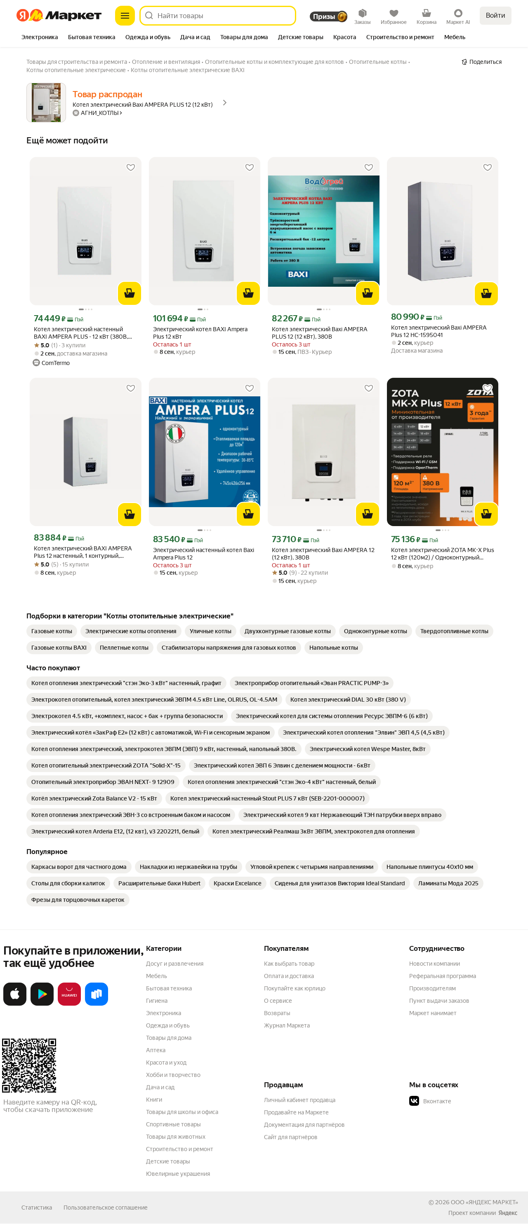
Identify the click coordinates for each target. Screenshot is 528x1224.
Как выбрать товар (289, 963)
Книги (154, 1099)
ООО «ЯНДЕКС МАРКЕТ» (484, 1202)
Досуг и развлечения (174, 963)
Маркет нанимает (433, 1013)
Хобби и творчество (173, 1075)
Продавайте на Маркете (296, 1112)
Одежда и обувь (168, 1025)
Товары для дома (168, 1037)
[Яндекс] (507, 1213)
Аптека (155, 1050)
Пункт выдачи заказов (439, 1000)
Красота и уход (166, 1062)
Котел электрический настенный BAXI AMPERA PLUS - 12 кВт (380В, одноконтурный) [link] (81, 333)
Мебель (156, 976)
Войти (495, 15)
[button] (467, 1101)
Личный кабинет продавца (299, 1100)
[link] (51, 631)
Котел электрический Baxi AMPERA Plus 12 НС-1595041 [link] (439, 331)
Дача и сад (160, 1087)
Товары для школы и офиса (182, 1112)
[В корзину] (129, 293)
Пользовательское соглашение (106, 1207)
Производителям (432, 988)
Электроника (163, 1013)
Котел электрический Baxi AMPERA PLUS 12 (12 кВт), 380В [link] (320, 333)
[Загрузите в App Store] (14, 1004)
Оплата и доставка (289, 976)
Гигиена (156, 1000)
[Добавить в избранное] (131, 167)
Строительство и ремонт (179, 1149)
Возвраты (277, 1013)
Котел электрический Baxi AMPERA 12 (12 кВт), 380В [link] (323, 554)
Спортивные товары (173, 1124)
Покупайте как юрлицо (294, 988)
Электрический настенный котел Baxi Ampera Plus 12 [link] (203, 554)
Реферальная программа (442, 976)
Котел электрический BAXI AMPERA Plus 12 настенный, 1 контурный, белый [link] (83, 552)
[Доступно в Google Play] (42, 1004)
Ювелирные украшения (178, 1173)
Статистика (36, 1207)
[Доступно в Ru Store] (96, 1004)
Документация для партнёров (304, 1124)
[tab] (39, 38)
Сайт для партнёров (291, 1137)
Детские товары (168, 1161)
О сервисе (278, 1000)
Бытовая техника (169, 988)
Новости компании (434, 963)
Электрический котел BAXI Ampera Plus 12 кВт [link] (200, 333)
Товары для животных (175, 1136)
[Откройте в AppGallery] (69, 1004)
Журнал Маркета (287, 1025)
